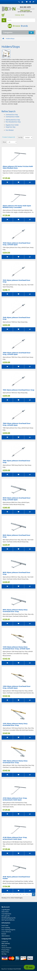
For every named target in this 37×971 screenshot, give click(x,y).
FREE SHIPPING (6, 943)
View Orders (5, 912)
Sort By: (20, 137)
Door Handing (6, 927)
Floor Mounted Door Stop (13, 122)
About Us (4, 946)
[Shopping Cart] (30, 2)
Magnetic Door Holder (12, 125)
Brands (24, 25)
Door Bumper (10, 130)
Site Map (4, 954)
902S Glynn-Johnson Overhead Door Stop (16, 536)
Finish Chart (5, 925)
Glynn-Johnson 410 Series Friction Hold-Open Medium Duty (18, 167)
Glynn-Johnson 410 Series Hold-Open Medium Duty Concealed (17, 206)
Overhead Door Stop (12, 115)
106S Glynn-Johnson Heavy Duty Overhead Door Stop (15, 762)
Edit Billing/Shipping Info (9, 918)
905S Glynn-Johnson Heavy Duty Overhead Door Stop (15, 610)
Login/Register (6, 910)
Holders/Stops (10, 38)
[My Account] (23, 2)
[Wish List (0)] (26, 2)
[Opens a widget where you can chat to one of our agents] (29, 967)
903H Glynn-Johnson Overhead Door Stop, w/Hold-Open (17, 499)
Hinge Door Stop (10, 127)
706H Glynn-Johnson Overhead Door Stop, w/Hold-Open (17, 424)
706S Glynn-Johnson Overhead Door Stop (16, 461)
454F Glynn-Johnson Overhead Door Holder (16, 877)
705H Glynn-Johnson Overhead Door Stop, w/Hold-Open (17, 353)
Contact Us (5, 941)
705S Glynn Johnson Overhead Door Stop (18, 390)
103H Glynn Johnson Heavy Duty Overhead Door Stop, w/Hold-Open (16, 648)
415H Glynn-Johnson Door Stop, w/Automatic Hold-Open (15, 799)
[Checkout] (33, 2)
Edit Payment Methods (8, 920)
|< (3, 894)
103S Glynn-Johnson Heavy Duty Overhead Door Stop (15, 724)
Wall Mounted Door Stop (13, 120)
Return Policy (5, 952)
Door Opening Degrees (8, 930)
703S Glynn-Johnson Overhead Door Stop (16, 281)
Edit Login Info (6, 916)
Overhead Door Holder (12, 117)
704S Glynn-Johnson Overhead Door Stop (16, 318)
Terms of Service (6, 948)
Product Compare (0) (8, 137)
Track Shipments (6, 914)
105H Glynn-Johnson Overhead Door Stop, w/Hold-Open (17, 687)
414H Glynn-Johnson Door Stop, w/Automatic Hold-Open (15, 838)
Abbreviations (6, 936)
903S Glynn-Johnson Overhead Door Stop (16, 573)
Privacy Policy (5, 950)
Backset (4, 934)
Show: (4, 142)
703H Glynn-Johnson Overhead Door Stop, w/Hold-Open (17, 244)
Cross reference (6, 932)
